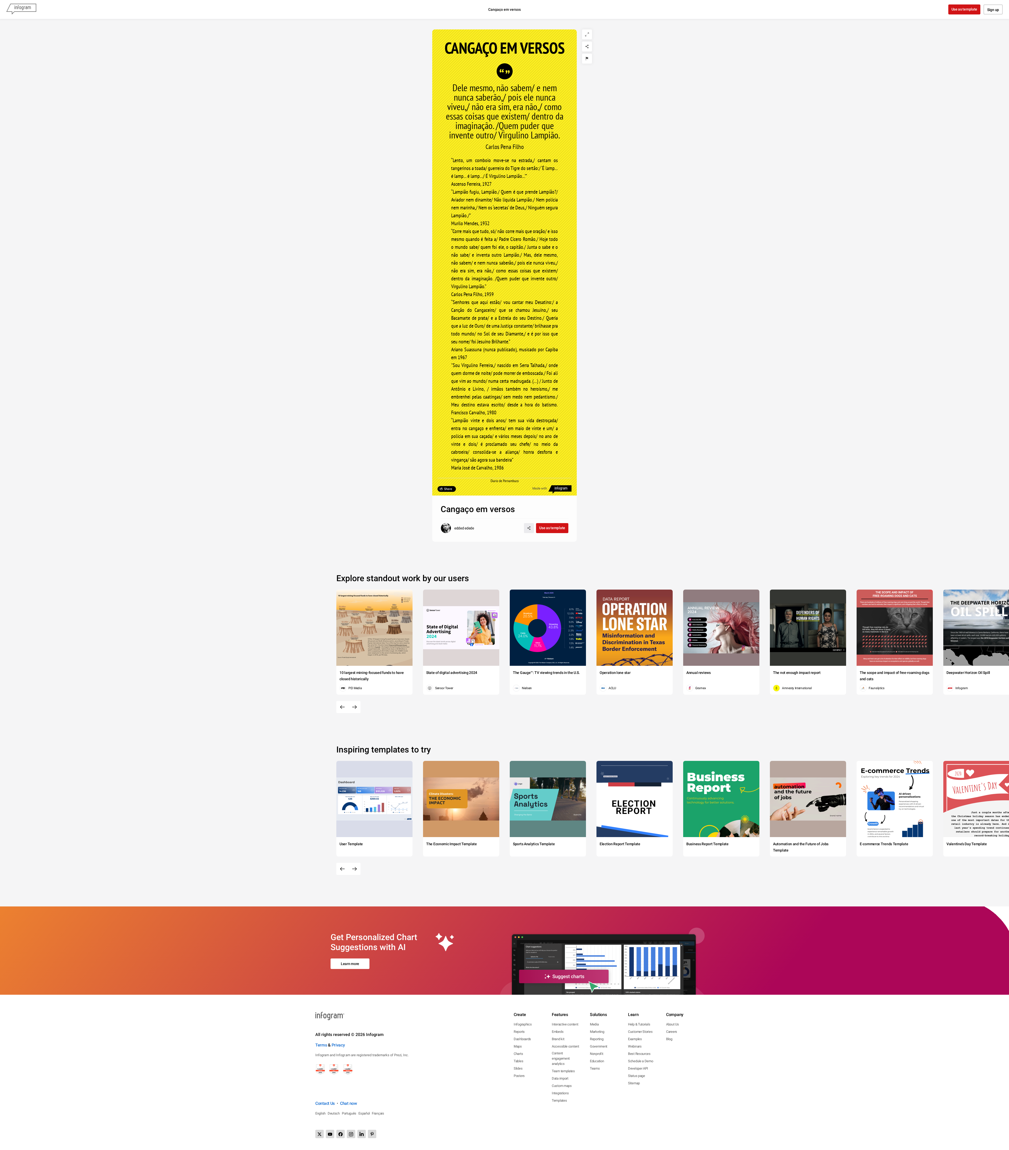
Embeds (557, 1032)
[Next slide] (354, 707)
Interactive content (565, 1024)
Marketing (597, 1032)
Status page (636, 1076)
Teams (595, 1068)
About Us (672, 1024)
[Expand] (587, 34)
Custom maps (562, 1086)
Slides (518, 1068)
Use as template (964, 9)
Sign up (993, 10)
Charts (518, 1054)
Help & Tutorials (639, 1024)
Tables (518, 1061)
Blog (669, 1039)
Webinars (635, 1046)
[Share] (587, 46)
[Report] (587, 59)
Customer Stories (640, 1032)
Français (378, 1113)
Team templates (563, 1071)
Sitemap (634, 1083)
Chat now (348, 1103)
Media (594, 1024)
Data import (560, 1078)
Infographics (523, 1024)
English (320, 1113)
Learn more (350, 964)
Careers (671, 1032)
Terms (321, 1045)
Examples (635, 1039)
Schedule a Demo (640, 1061)
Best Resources (639, 1054)
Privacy (338, 1045)
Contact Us (325, 1103)
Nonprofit (596, 1054)
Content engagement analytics (561, 1058)
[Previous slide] (342, 707)
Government (598, 1046)
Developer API (638, 1068)
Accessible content (565, 1046)
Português (349, 1113)
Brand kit (558, 1039)
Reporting (596, 1039)
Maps (518, 1046)
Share (448, 489)
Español (364, 1113)
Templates (559, 1100)
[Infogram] (21, 9)
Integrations (560, 1093)
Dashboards (522, 1039)
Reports (519, 1032)
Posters (519, 1076)
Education (597, 1061)
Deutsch (334, 1113)
